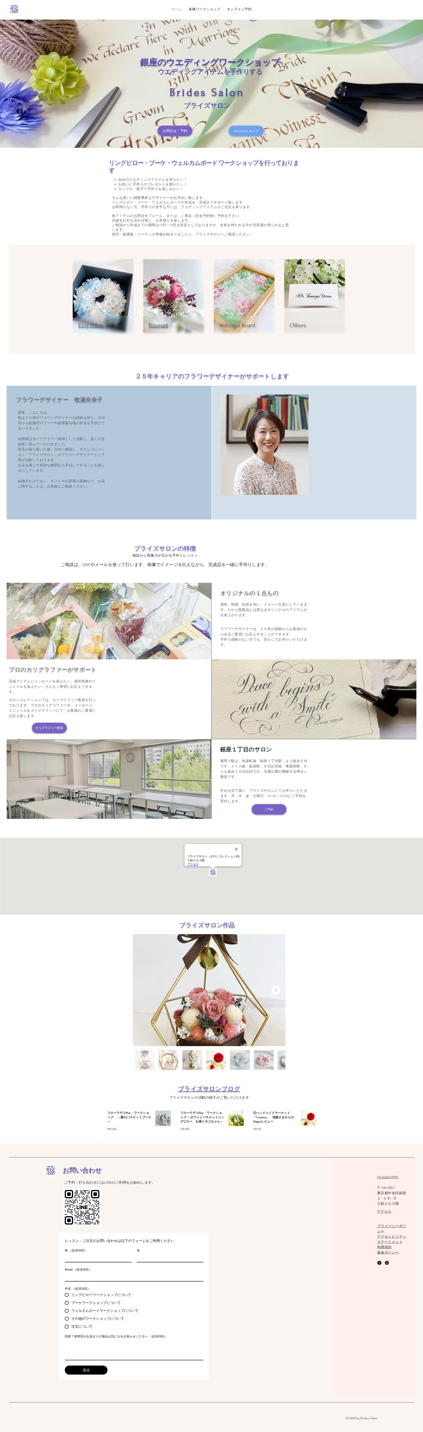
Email (78, 1269)
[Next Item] (276, 990)
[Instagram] (386, 1262)
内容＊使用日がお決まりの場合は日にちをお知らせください (116, 1336)
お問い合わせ (82, 1170)
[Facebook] (379, 1262)
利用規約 (384, 1247)
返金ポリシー (388, 1252)
